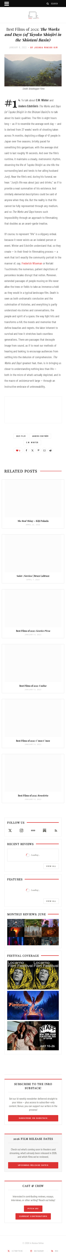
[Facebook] (26, 450)
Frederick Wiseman (32, 263)
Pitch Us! (33, 1209)
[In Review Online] (33, 15)
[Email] (44, 450)
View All (51, 866)
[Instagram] (21, 830)
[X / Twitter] (10, 830)
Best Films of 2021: (33, 630)
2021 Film (21, 436)
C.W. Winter (32, 442)
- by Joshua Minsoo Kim (43, 47)
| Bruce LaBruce (33, 575)
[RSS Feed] (56, 830)
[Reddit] (50, 450)
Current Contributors (33, 1216)
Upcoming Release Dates (33, 1165)
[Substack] (44, 830)
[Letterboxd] (33, 830)
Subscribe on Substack (33, 1118)
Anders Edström (40, 436)
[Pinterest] (38, 450)
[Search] (48, 3)
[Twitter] (32, 450)
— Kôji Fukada (33, 520)
